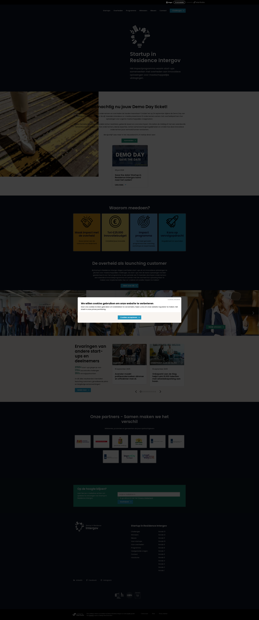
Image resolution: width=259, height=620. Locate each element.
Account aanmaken (179, 2)
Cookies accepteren (128, 317)
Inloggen (170, 2)
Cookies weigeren (174, 299)
